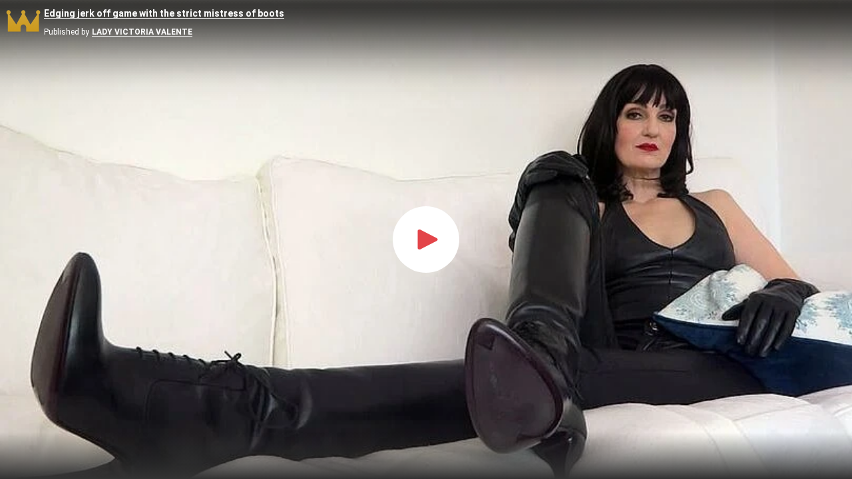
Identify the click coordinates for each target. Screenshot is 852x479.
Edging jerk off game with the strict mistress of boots (164, 14)
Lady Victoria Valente (142, 32)
